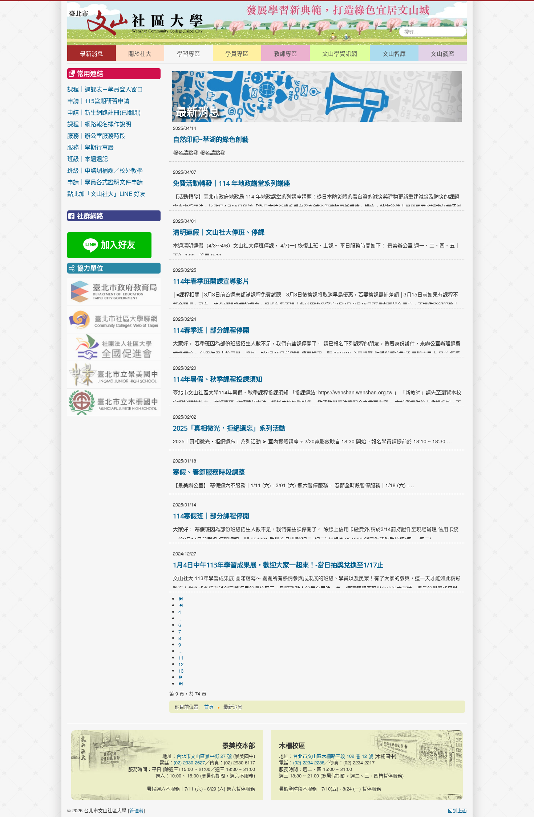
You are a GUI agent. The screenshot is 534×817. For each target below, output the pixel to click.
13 (180, 670)
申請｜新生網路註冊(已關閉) (104, 112)
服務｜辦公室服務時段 (105, 135)
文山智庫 (394, 53)
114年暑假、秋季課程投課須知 (217, 379)
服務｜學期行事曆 (105, 147)
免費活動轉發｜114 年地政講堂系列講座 (231, 183)
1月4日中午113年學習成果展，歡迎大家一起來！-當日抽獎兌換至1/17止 (278, 565)
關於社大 (139, 53)
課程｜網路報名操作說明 (99, 124)
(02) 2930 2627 (189, 762)
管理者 (136, 810)
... (180, 618)
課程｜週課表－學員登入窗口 (105, 89)
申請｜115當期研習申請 (98, 101)
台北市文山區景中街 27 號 (204, 755)
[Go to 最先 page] (181, 598)
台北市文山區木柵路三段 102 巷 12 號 (333, 755)
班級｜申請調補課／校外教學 (105, 170)
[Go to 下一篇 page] (181, 677)
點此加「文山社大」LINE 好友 (106, 193)
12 (180, 664)
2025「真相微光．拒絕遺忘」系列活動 (229, 428)
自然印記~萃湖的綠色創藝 (210, 139)
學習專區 (188, 53)
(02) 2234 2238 (308, 762)
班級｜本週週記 (105, 159)
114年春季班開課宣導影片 (211, 281)
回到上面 (457, 810)
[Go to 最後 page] (181, 683)
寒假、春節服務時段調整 (209, 472)
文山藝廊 (442, 53)
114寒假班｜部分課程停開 (211, 516)
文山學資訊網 (339, 53)
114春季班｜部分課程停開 (211, 330)
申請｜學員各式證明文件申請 (105, 182)
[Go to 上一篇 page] (181, 605)
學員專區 (236, 53)
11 (180, 657)
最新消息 (91, 53)
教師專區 (285, 53)
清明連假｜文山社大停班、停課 (218, 232)
